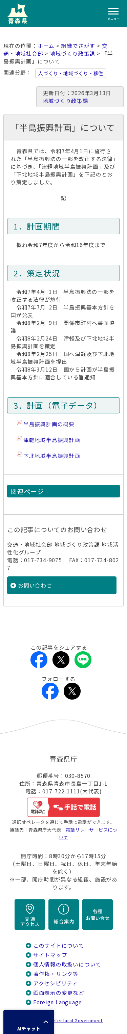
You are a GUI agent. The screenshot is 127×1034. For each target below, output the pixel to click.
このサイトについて (58, 945)
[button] (28, 1022)
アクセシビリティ (55, 983)
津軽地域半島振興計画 (51, 440)
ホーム (46, 46)
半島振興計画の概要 (49, 424)
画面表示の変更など (58, 993)
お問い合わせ (35, 585)
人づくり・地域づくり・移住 (70, 73)
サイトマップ (50, 955)
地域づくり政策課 (72, 53)
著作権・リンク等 (56, 974)
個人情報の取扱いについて (67, 964)
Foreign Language (57, 1002)
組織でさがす (78, 46)
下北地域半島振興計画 (51, 456)
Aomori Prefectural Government (66, 1020)
